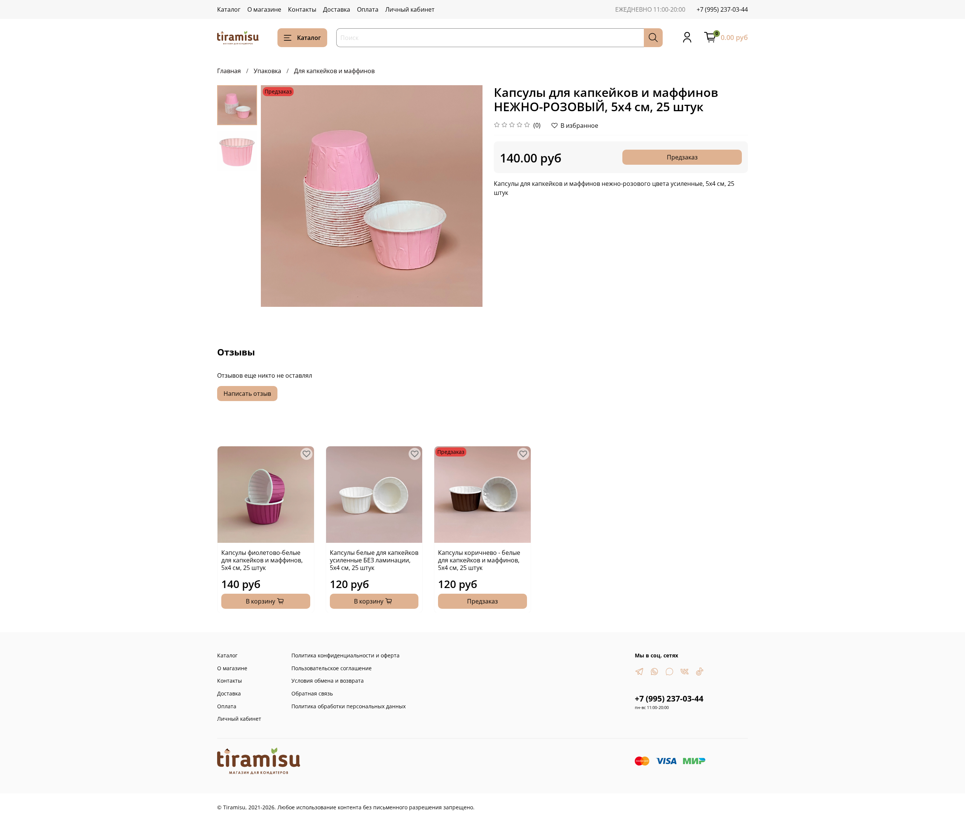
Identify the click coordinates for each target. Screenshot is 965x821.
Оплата (367, 9)
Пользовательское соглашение (331, 668)
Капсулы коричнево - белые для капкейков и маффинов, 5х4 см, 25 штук (479, 559)
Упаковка (267, 71)
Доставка (336, 9)
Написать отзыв (247, 393)
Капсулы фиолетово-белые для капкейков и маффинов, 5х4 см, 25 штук (262, 559)
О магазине (264, 9)
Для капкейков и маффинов (334, 71)
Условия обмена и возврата (327, 680)
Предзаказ (682, 157)
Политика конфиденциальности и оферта (345, 655)
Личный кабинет (410, 9)
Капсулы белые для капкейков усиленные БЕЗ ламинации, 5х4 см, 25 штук (374, 559)
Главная (229, 71)
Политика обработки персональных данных (348, 706)
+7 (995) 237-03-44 (722, 9)
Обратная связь (312, 693)
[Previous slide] (276, 196)
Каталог (228, 9)
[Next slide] (467, 196)
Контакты (302, 9)
